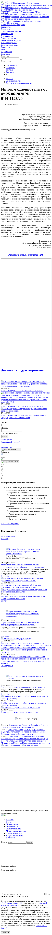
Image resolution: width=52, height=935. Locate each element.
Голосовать (6, 523)
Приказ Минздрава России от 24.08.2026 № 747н (22, 390)
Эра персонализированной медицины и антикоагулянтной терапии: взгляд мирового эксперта (28, 4)
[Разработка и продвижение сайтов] (2, 815)
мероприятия (6, 447)
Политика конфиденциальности (15, 739)
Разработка (5, 27)
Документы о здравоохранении (22, 370)
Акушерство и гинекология (23, 732)
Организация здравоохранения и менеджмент (28, 495)
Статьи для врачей (15, 729)
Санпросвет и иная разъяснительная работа (27, 511)
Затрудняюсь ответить (18, 519)
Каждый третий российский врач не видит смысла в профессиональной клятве (23, 597)
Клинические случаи (27, 734)
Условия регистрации (38, 739)
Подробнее (5, 576)
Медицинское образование (20, 501)
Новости (4, 539)
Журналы (11, 536)
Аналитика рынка (9, 43)
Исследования (15, 725)
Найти (29, 842)
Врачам (4, 601)
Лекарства (26, 725)
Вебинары (5, 47)
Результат (15, 523)
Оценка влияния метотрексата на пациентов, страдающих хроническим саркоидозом (20, 623)
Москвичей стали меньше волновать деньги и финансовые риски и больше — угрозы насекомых (23, 566)
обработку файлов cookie (11, 903)
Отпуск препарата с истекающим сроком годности (23, 687)
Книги (4, 536)
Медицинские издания (11, 40)
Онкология (5, 727)
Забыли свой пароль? (10, 442)
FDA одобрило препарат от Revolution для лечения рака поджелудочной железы (27, 18)
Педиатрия (5, 732)
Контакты (10, 72)
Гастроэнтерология (9, 734)
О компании (11, 65)
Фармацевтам (7, 36)
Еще (3, 49)
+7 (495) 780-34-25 (37, 765)
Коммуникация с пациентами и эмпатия (26, 509)
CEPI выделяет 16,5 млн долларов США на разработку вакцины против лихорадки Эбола (26, 13)
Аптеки (44, 725)
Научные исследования (19, 493)
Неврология (6, 29)
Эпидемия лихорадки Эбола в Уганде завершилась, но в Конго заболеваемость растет (27, 9)
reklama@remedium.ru (33, 768)
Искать (4, 842)
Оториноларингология (11, 31)
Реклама (9, 70)
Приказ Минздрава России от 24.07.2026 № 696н (22, 406)
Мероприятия (7, 34)
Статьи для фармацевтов (34, 729)
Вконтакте (5, 54)
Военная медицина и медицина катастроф (27, 498)
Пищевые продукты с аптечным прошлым (19, 712)
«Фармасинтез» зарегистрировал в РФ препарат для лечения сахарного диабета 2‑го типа (21, 586)
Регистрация (6, 439)
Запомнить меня (11, 433)
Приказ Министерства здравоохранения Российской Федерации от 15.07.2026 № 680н (23, 416)
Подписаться (6, 52)
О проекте (10, 67)
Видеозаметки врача (9, 45)
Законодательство (8, 38)
